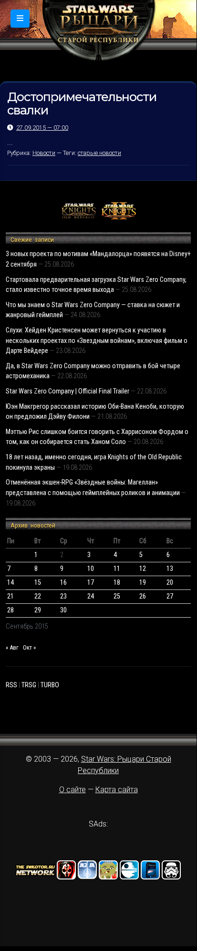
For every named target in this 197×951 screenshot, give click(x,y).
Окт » (29, 647)
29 (37, 610)
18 (117, 583)
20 (169, 583)
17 (90, 583)
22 (37, 596)
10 (90, 569)
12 (142, 569)
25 (117, 596)
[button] (20, 19)
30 (63, 610)
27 (169, 596)
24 (90, 596)
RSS (11, 685)
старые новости (99, 152)
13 (169, 569)
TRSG (28, 685)
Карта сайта (116, 789)
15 (37, 583)
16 (63, 583)
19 (142, 583)
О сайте (72, 789)
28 (10, 610)
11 (117, 569)
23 (63, 596)
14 (10, 583)
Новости (43, 152)
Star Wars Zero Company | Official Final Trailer (67, 391)
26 (142, 596)
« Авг (12, 647)
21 (10, 596)
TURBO (50, 685)
